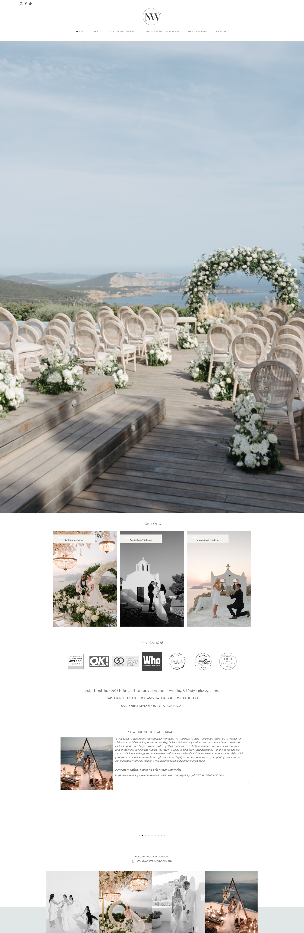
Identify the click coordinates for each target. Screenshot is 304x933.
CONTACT (222, 32)
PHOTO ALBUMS (197, 32)
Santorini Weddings (74, 540)
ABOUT (96, 32)
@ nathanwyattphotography (152, 862)
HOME (79, 32)
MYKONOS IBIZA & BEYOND (162, 32)
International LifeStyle (207, 540)
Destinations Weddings (141, 540)
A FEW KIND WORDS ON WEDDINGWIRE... (152, 733)
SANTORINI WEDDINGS (123, 32)
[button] (139, 835)
